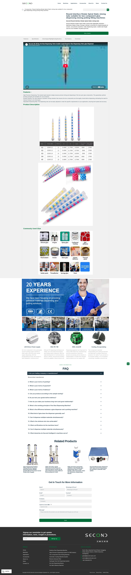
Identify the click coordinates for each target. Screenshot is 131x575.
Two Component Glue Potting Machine (59, 554)
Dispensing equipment (72, 350)
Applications (74, 3)
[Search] (108, 10)
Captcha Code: (45, 504)
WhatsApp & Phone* (71, 487)
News (97, 3)
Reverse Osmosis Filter (55, 559)
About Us (90, 3)
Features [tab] (26, 38)
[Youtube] (100, 541)
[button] (87, 33)
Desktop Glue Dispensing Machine (58, 550)
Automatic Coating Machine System (58, 556)
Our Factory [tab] (68, 38)
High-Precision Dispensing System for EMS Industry (62, 552)
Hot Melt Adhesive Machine (56, 565)
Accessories (83, 3)
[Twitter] (105, 541)
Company (41, 498)
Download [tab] (77, 38)
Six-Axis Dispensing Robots (56, 563)
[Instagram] (102, 541)
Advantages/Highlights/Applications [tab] (52, 38)
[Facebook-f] (98, 541)
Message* (42, 510)
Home (59, 3)
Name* (41, 487)
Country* (68, 493)
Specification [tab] (35, 38)
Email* (41, 493)
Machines (65, 3)
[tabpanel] (65, 159)
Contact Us (104, 3)
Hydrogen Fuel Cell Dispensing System (59, 561)
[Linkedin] (107, 541)
